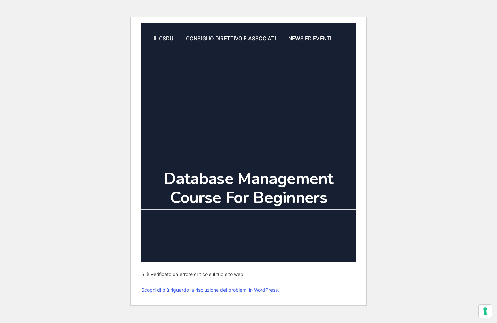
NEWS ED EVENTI (309, 38)
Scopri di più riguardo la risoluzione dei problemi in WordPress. (210, 290)
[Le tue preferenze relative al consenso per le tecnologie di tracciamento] (485, 311)
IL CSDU (163, 38)
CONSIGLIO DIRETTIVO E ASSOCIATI (231, 38)
